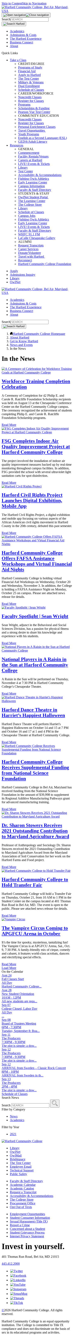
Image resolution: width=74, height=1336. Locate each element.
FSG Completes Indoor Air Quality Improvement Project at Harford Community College (36, 446)
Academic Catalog (22, 1188)
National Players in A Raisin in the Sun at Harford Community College (35, 665)
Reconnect (25, 260)
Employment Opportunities (27, 1214)
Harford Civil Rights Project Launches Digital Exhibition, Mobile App (32, 500)
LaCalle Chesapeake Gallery (36, 238)
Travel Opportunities (32, 130)
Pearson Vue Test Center (34, 112)
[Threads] (17, 1298)
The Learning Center (31, 201)
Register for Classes (31, 101)
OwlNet (15, 282)
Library (23, 167)
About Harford (19, 337)
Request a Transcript (23, 1192)
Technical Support (22, 1170)
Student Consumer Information (30, 1217)
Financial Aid (27, 71)
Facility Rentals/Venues (33, 156)
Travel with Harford (31, 256)
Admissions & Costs (23, 35)
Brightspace (17, 1159)
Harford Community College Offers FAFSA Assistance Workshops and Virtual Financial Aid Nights (37, 561)
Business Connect (21, 42)
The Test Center (28, 78)
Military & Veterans (31, 82)
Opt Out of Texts (21, 1207)
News (13, 1116)
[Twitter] (16, 1271)
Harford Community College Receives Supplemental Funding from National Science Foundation (35, 770)
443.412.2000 (11, 1263)
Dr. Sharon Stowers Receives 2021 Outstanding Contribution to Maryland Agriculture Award (35, 831)
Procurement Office (22, 1203)
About (14, 46)
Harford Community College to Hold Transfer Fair (35, 882)
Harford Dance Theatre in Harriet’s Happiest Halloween (33, 712)
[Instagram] (18, 1289)
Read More (9, 425)
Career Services (28, 249)
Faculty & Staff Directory (34, 190)
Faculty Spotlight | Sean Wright (35, 616)
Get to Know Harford (24, 341)
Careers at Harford (30, 160)
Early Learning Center (32, 182)
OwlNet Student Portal (33, 197)
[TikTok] (16, 1302)
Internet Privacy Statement (27, 1236)
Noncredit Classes (30, 97)
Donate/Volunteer (29, 253)
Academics (17, 31)
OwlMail (16, 1155)
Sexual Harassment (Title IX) (29, 1221)
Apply (14, 271)
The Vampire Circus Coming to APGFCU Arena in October (35, 930)
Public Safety (18, 1174)
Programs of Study (30, 67)
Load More (9, 968)
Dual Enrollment (29, 86)
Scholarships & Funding (34, 108)
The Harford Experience (26, 38)
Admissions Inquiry (22, 274)
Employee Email (20, 1166)
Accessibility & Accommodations (39, 175)
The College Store (30, 204)
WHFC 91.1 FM (29, 234)
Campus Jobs (26, 215)
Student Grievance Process (27, 1232)
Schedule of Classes (31, 89)
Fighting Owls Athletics (33, 178)
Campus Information (31, 186)
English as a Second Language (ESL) (42, 138)
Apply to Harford (29, 75)
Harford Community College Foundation (44, 264)
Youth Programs (28, 134)
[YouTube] (18, 1284)
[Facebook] (18, 1275)
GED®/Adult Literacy (32, 141)
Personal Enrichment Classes (37, 127)
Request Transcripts (31, 245)
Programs (24, 104)
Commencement (28, 152)
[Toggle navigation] (26, 15)
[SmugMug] (19, 1293)
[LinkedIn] (18, 1280)
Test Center (25, 171)
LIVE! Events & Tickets (34, 164)
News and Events (21, 345)
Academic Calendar (23, 1184)
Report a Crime (20, 1225)
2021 (13, 1134)
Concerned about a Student (27, 1229)
